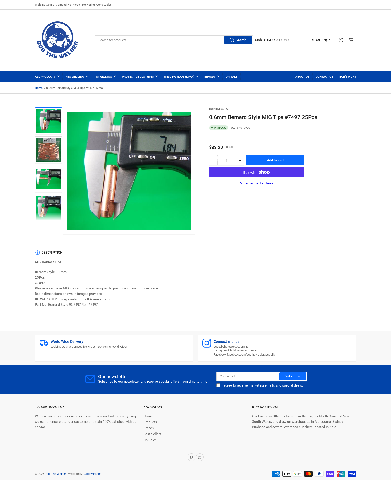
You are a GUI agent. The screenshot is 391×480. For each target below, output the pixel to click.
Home (39, 88)
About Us (302, 76)
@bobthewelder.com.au (242, 350)
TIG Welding (103, 76)
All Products (45, 76)
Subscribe (292, 376)
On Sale (231, 76)
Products (150, 422)
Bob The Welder (55, 473)
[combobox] (174, 40)
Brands (210, 76)
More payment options (257, 183)
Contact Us (324, 76)
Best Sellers (152, 434)
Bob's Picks (347, 76)
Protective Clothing (138, 76)
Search (241, 40)
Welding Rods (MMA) (179, 76)
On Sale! (149, 440)
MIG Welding (75, 76)
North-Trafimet (220, 109)
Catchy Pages (92, 473)
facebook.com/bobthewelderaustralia (251, 354)
